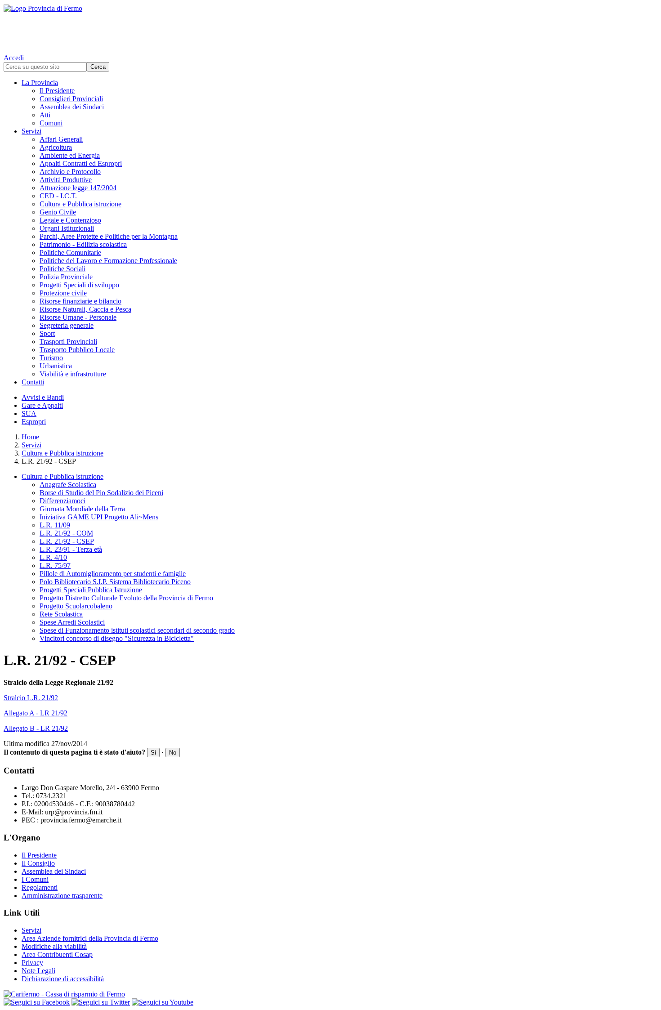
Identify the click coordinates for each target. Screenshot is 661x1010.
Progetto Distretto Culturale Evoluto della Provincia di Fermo (126, 598)
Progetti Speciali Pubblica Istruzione (91, 590)
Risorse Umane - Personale (78, 317)
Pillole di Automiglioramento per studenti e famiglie (113, 573)
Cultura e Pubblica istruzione (80, 204)
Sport (47, 333)
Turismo (51, 358)
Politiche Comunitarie (70, 252)
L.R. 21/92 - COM (66, 533)
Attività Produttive (66, 179)
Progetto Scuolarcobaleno (76, 606)
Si (153, 752)
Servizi (31, 131)
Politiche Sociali (62, 269)
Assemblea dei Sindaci (72, 107)
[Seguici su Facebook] (37, 1002)
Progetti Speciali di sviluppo (79, 285)
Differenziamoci (62, 501)
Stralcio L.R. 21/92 (31, 698)
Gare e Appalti (42, 405)
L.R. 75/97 (55, 565)
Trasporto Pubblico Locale (77, 349)
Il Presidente (57, 90)
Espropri (34, 421)
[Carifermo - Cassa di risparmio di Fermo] (330, 994)
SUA (29, 413)
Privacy (32, 962)
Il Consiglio (38, 863)
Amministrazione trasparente (62, 895)
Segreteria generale (67, 325)
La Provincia (40, 82)
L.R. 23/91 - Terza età (71, 549)
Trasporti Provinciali (68, 341)
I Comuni (35, 879)
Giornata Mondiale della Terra (82, 509)
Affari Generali (61, 139)
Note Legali (38, 970)
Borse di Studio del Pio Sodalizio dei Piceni (101, 492)
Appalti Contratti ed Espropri (81, 163)
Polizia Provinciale (66, 277)
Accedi (14, 58)
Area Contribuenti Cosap (57, 954)
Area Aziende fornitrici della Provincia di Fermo (90, 938)
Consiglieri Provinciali (71, 99)
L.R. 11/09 (55, 525)
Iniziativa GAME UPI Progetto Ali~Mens (99, 517)
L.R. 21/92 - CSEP (67, 541)
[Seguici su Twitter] (100, 1002)
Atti (45, 115)
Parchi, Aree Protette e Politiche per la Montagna (109, 236)
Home (30, 437)
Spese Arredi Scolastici (72, 622)
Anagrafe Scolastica (68, 484)
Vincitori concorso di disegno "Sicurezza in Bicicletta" (117, 638)
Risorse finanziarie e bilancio (80, 301)
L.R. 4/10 (53, 557)
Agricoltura (56, 147)
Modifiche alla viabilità (54, 946)
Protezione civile (63, 293)
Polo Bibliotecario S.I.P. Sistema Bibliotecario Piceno (115, 581)
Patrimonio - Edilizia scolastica (83, 244)
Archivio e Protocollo (70, 171)
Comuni (51, 123)
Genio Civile (58, 212)
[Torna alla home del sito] (330, 26)
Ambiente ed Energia (70, 155)
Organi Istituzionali (67, 228)
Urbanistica (56, 366)
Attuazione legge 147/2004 (78, 188)
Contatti (33, 382)
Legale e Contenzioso (70, 220)
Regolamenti (40, 887)
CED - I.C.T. (58, 196)
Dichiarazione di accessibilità (63, 979)
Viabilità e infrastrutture (73, 374)
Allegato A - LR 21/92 (35, 713)
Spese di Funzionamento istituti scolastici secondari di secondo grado (137, 630)
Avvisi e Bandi (43, 397)
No (172, 752)
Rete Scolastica (61, 614)
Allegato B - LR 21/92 (36, 728)
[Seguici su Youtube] (162, 1002)
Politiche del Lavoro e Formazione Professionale (108, 260)
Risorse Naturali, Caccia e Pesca (85, 309)
